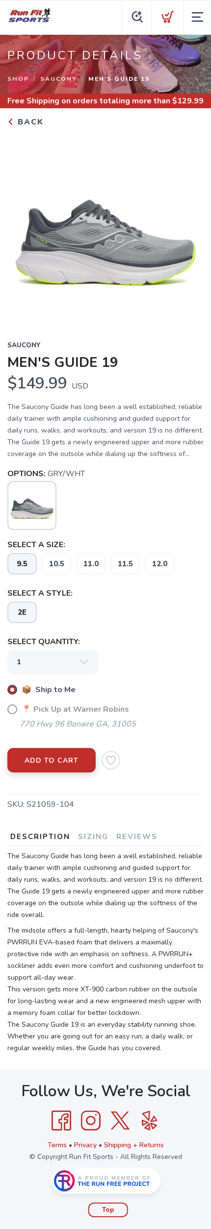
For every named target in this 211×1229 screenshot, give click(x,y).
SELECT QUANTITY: (43, 641)
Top (108, 1209)
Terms (57, 1145)
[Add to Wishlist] (111, 760)
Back (29, 122)
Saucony (58, 79)
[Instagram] (91, 1120)
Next (188, 227)
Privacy (85, 1145)
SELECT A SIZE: (36, 544)
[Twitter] (120, 1120)
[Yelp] (149, 1120)
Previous (22, 227)
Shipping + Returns (134, 1145)
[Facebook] (61, 1120)
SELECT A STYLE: (40, 593)
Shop (18, 79)
